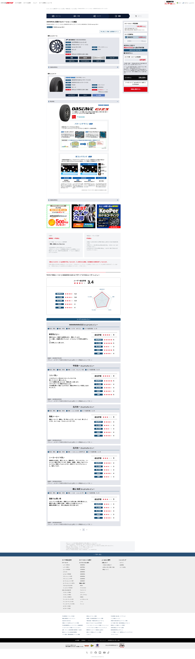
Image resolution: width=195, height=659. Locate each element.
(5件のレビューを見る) (103, 91)
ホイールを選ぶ (61, 8)
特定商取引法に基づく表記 (114, 640)
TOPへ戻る (98, 554)
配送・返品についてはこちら (57, 244)
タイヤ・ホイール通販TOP (51, 8)
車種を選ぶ (68, 8)
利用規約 (83, 640)
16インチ (71, 49)
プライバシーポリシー (93, 640)
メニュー (35, 2)
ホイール (27, 2)
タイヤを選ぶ (74, 8)
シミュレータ (45, 2)
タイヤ (18, 2)
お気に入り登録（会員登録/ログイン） (110, 31)
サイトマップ (103, 640)
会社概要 (77, 640)
